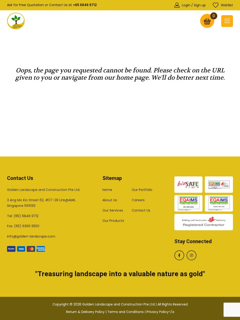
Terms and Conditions (125, 311)
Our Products (113, 220)
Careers (138, 200)
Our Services (112, 210)
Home (107, 189)
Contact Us (141, 210)
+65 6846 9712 (85, 5)
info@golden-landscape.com (31, 236)
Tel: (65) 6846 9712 (22, 216)
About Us (109, 200)
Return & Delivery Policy (85, 311)
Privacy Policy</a (160, 311)
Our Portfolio (142, 189)
